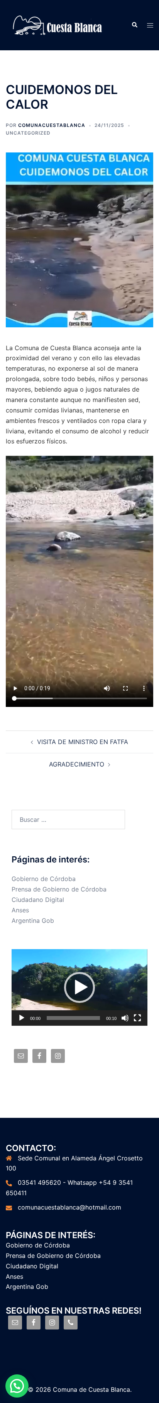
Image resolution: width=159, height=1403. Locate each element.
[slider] (73, 1018)
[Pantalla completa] (137, 1018)
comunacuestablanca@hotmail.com (69, 1207)
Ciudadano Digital (38, 899)
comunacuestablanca (51, 125)
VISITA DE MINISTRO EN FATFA (82, 742)
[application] (79, 987)
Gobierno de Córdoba (44, 879)
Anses (20, 910)
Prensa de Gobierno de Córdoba (59, 889)
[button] (79, 987)
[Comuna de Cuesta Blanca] (58, 24)
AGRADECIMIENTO (76, 764)
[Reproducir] (21, 1018)
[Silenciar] (125, 1018)
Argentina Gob (33, 920)
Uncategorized (28, 133)
